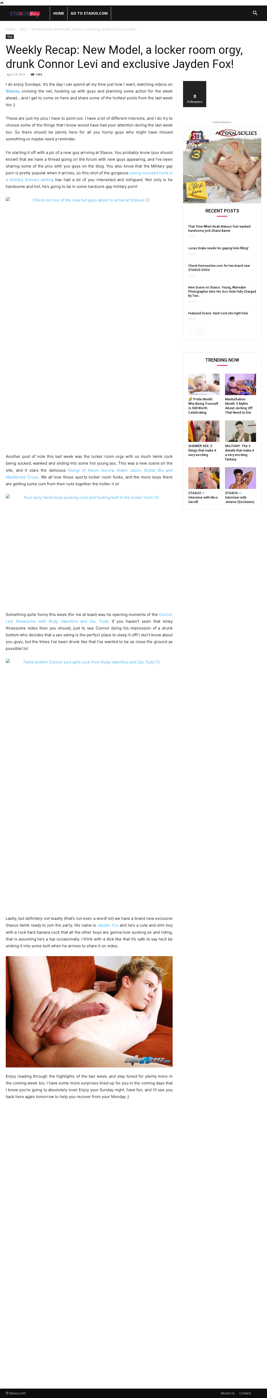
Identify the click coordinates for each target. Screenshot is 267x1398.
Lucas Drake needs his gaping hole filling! (218, 248)
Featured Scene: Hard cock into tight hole (218, 313)
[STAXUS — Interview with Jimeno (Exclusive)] (240, 478)
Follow (195, 83)
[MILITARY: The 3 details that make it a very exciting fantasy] (240, 431)
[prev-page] (191, 331)
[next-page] (200, 331)
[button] (255, 13)
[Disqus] (89, 1176)
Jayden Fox (107, 925)
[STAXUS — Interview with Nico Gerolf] (204, 478)
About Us (227, 1393)
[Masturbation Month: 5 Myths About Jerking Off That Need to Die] (240, 384)
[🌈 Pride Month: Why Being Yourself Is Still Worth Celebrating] (204, 384)
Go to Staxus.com (89, 13)
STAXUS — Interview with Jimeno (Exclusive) (239, 497)
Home (58, 13)
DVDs (192, 275)
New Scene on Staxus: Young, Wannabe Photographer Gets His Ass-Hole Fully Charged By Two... (222, 292)
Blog (23, 29)
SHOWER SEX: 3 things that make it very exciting (202, 450)
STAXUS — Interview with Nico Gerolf (203, 497)
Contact (245, 1393)
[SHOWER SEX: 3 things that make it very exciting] (204, 431)
